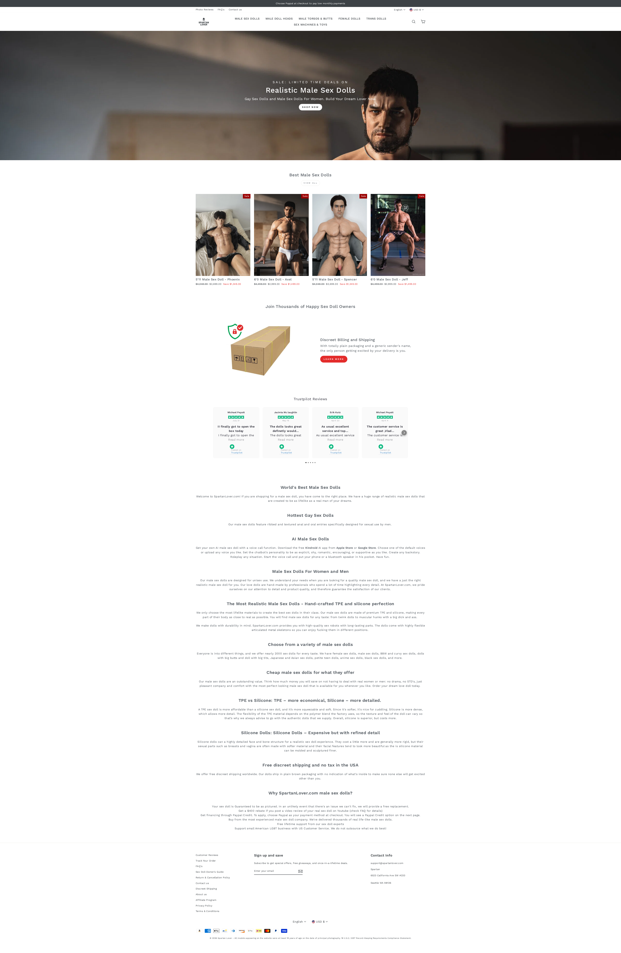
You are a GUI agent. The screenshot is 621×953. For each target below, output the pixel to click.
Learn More (334, 359)
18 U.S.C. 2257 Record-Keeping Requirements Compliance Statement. (376, 938)
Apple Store (344, 547)
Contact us (235, 9)
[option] (310, 3)
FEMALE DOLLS (349, 18)
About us (201, 894)
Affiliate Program (206, 900)
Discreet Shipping (206, 888)
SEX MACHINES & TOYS (310, 24)
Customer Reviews (207, 855)
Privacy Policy (204, 905)
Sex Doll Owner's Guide (209, 872)
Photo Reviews (205, 9)
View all (311, 183)
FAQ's (221, 9)
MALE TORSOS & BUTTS (316, 18)
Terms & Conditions (207, 911)
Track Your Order (206, 860)
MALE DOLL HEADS (279, 18)
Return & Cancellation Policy (213, 877)
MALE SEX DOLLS (247, 18)
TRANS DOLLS (376, 18)
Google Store (367, 547)
